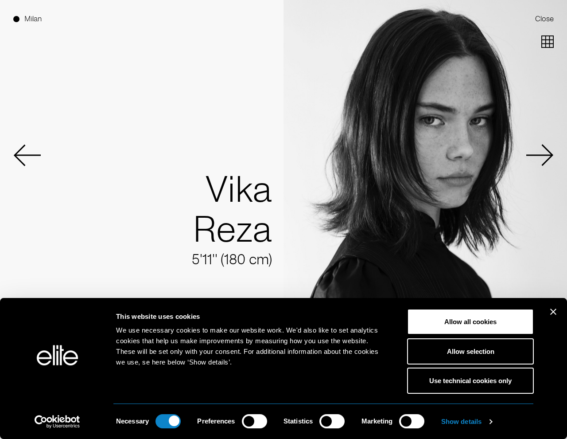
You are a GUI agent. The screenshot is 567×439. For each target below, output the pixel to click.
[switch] (254, 421)
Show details (461, 421)
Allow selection (470, 351)
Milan (33, 19)
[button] (27, 155)
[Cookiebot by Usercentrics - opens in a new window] (57, 421)
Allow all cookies (470, 321)
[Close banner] (553, 317)
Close (544, 19)
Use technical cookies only (470, 380)
